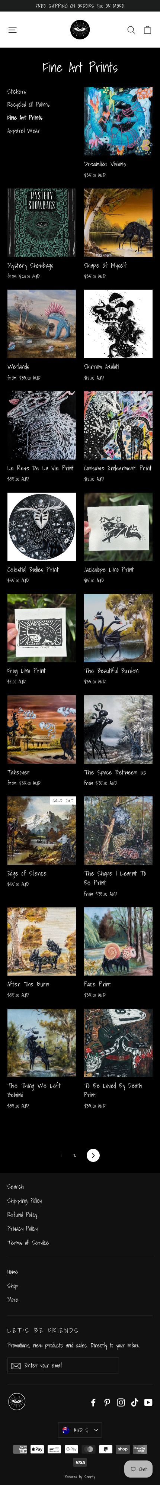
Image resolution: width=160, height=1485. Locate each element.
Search (15, 1186)
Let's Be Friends (43, 1330)
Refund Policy (22, 1215)
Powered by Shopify (80, 1476)
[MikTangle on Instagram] (121, 1402)
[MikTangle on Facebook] (93, 1402)
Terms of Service (28, 1242)
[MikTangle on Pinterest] (107, 1402)
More (13, 1299)
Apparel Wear (23, 130)
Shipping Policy (24, 1200)
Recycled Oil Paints (28, 104)
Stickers (16, 91)
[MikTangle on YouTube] (148, 1402)
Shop (13, 1286)
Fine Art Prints (24, 117)
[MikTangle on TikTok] (135, 1402)
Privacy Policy (22, 1228)
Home (12, 1271)
